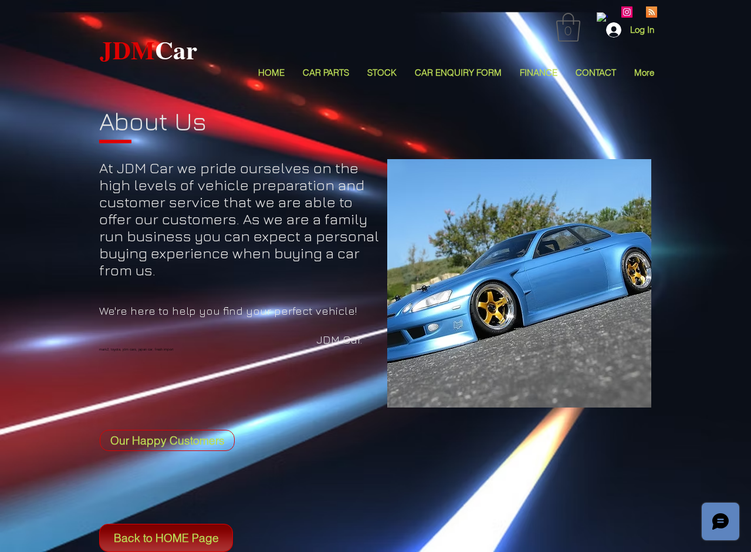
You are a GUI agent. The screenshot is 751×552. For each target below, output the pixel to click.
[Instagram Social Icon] (626, 12)
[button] (568, 27)
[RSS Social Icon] (651, 12)
